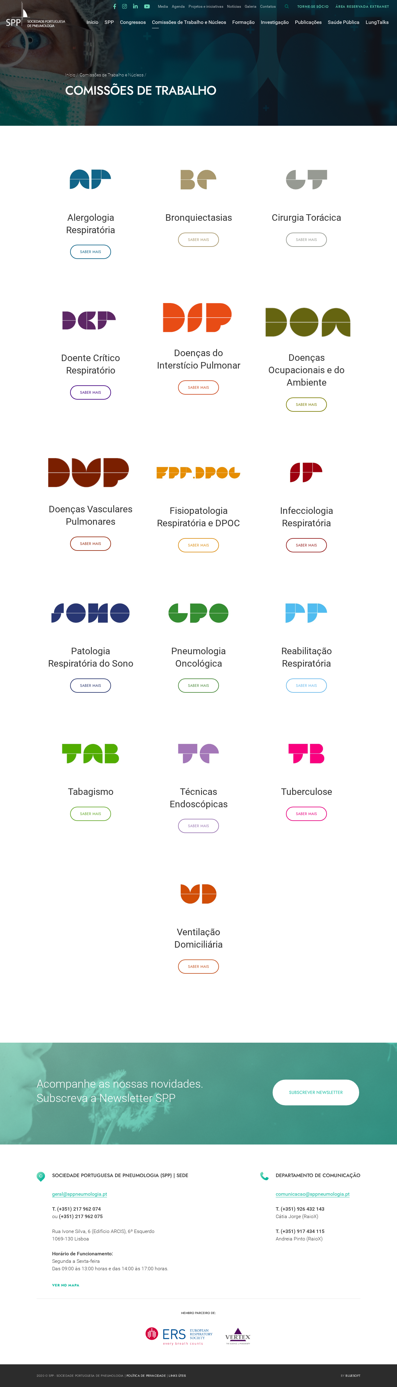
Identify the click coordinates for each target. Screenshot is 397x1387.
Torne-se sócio (312, 6)
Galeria (250, 6)
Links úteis (177, 1375)
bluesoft (353, 1375)
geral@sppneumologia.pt (79, 1194)
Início (70, 74)
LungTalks (377, 22)
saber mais (90, 252)
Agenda (178, 6)
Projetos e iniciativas (206, 6)
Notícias (234, 6)
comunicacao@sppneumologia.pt (313, 1194)
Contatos (268, 6)
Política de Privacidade (146, 1375)
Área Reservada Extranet (362, 6)
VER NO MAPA (65, 1285)
